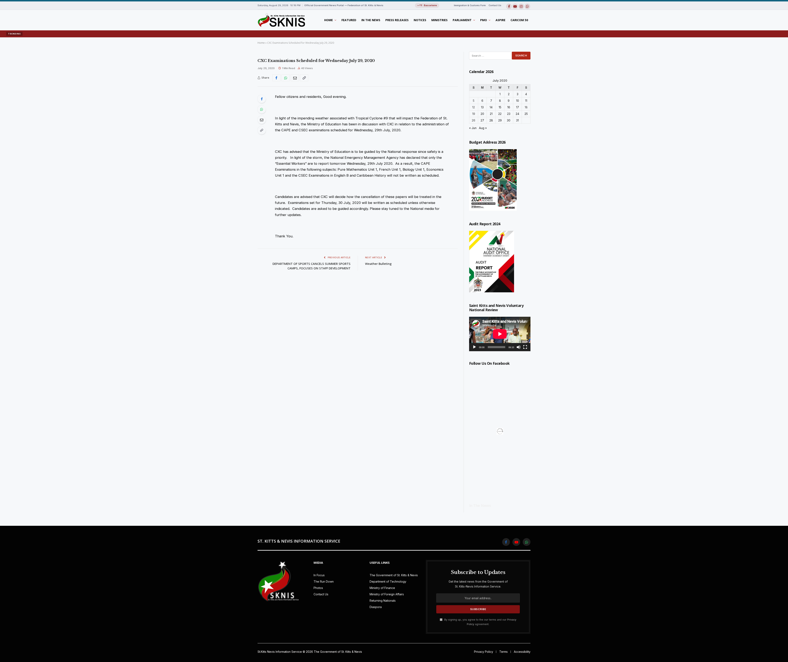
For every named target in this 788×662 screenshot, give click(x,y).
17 (517, 107)
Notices (420, 20)
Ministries (439, 20)
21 (491, 113)
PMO (483, 20)
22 (500, 113)
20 (482, 113)
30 (508, 120)
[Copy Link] (304, 77)
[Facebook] (262, 99)
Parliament (462, 20)
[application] (499, 334)
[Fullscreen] (525, 347)
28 (491, 120)
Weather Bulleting (378, 264)
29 (500, 120)
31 (517, 120)
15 (500, 107)
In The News (370, 20)
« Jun (472, 128)
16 (508, 107)
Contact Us (495, 5)
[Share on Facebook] (276, 77)
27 (482, 120)
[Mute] (519, 347)
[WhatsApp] (262, 109)
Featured (348, 20)
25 (526, 113)
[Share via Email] (295, 77)
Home (328, 20)
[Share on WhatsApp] (286, 77)
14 (491, 107)
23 (508, 113)
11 (526, 100)
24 (517, 113)
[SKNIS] (281, 20)
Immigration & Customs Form (470, 5)
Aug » (483, 128)
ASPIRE (500, 20)
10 (517, 100)
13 (482, 107)
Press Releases (397, 20)
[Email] (262, 120)
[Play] (474, 347)
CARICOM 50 (519, 20)
